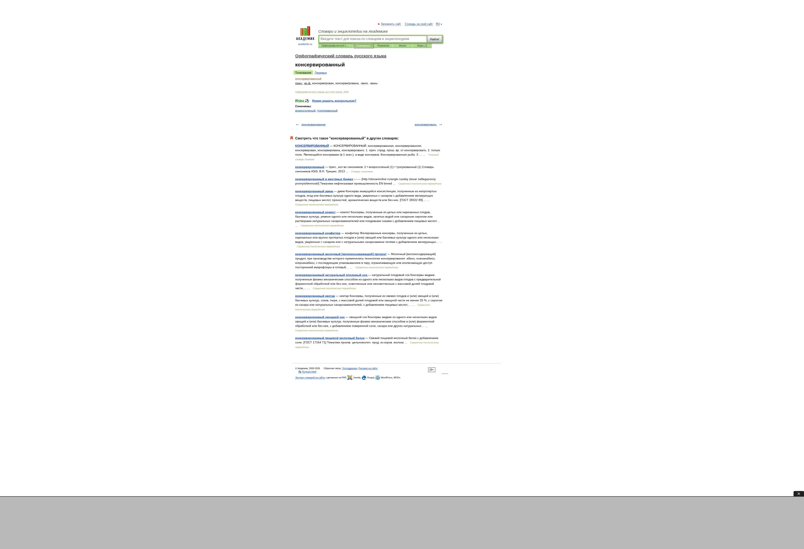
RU (438, 24)
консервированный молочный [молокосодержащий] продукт (341, 254)
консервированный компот (315, 212)
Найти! (434, 39)
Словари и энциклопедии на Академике (353, 31)
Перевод (321, 72)
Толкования (363, 45)
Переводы (383, 45)
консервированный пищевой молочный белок (330, 338)
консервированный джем (314, 191)
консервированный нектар (315, 296)
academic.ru (305, 44)
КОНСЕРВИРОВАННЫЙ (312, 145)
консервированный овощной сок (320, 317)
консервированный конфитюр (317, 233)
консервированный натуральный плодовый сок (331, 275)
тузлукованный (327, 110)
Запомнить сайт (391, 24)
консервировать (426, 124)
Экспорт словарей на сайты (310, 377)
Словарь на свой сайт (419, 24)
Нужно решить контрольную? (334, 100)
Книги (402, 45)
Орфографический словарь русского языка (335, 45)
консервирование (314, 124)
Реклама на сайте (368, 368)
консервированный (309, 167)
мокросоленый (305, 110)
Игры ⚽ (422, 45)
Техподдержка (349, 368)
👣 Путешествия (307, 371)
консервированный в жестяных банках (324, 179)
